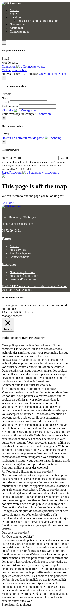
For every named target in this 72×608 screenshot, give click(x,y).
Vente (13, 13)
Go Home (8, 202)
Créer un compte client (53, 73)
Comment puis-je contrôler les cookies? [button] (26, 384)
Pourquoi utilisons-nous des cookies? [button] (25, 467)
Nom (5, 98)
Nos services (18, 24)
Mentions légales (20, 253)
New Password (11, 157)
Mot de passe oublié (14, 70)
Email (5, 58)
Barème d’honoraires (23, 279)
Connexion (44, 114)
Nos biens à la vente (22, 272)
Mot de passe (10, 62)
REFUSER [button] (26, 312)
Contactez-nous (19, 31)
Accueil (14, 10)
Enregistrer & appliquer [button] (16, 604)
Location (15, 17)
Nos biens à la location (24, 275)
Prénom (6, 94)
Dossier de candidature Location (38, 20)
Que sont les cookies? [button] (15, 532)
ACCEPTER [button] (10, 312)
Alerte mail (17, 28)
